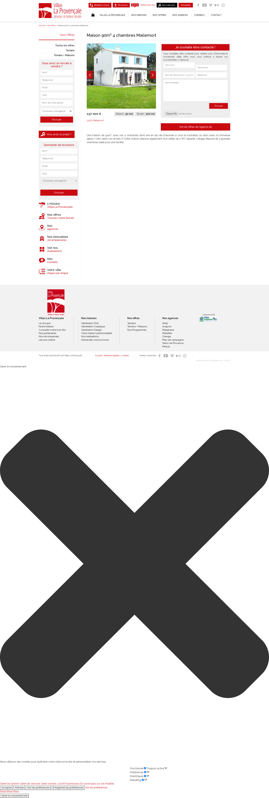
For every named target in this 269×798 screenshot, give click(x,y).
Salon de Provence (173, 343)
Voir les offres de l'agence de (195, 126)
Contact (216, 15)
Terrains (70, 50)
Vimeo (211, 5)
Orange (166, 336)
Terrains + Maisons (64, 55)
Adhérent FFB (209, 315)
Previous (90, 75)
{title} (3, 791)
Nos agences (180, 15)
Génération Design (91, 330)
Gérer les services (30, 783)
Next (153, 75)
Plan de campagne (173, 339)
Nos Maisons (138, 15)
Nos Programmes (136, 330)
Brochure (122, 5)
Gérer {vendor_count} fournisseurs (60, 783)
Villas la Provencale (112, 15)
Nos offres (159, 15)
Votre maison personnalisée (96, 333)
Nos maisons (89, 318)
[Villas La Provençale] (55, 303)
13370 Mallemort (95, 120)
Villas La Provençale (60, 10)
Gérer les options (9, 783)
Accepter (6, 787)
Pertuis (166, 346)
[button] (134, 564)
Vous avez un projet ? (59, 134)
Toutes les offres (65, 45)
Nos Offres (67, 35)
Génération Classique (93, 326)
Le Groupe (44, 323)
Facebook (198, 5)
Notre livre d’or (147, 5)
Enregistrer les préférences (68, 787)
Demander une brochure (95, 339)
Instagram (223, 5)
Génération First (90, 323)
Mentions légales (111, 355)
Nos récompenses (49, 336)
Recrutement (168, 5)
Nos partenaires (47, 333)
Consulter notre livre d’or (52, 330)
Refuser (19, 787)
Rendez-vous (101, 5)
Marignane (168, 330)
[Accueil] (93, 15)
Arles (165, 323)
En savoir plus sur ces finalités (97, 783)
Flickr (217, 5)
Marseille (167, 333)
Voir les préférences (38, 787)
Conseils (199, 15)
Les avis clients (47, 339)
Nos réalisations (90, 336)
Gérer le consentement (14, 795)
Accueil (98, 355)
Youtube (204, 5)
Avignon (167, 326)
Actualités (186, 5)
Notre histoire (46, 326)
